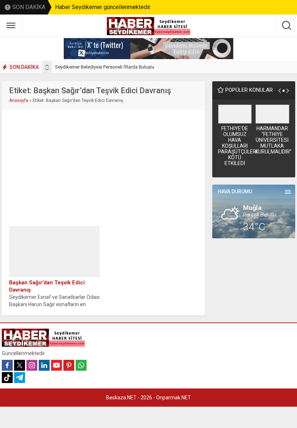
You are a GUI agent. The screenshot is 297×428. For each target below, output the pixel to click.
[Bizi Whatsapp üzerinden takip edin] (81, 365)
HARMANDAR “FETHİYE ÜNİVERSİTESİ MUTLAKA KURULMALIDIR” (272, 140)
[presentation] (47, 65)
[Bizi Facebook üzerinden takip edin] (7, 365)
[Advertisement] (103, 168)
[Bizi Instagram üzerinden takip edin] (31, 365)
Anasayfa (18, 100)
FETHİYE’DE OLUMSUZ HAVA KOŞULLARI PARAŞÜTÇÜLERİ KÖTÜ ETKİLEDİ (235, 145)
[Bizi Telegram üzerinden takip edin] (19, 377)
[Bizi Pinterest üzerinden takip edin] (68, 365)
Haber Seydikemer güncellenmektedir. (103, 7)
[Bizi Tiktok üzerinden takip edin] (7, 377)
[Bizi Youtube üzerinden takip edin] (56, 365)
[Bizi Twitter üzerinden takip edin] (19, 365)
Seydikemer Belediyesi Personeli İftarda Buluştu (104, 67)
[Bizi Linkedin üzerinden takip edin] (44, 365)
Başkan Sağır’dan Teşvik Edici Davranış (47, 286)
